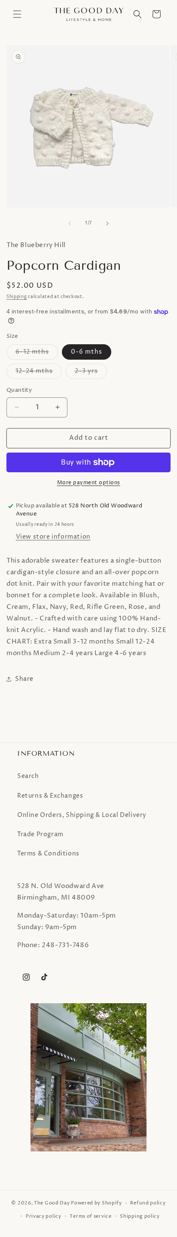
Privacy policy (43, 1216)
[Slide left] (69, 223)
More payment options (88, 482)
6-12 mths (36, 353)
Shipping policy (140, 1216)
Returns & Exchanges (50, 796)
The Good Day (52, 1203)
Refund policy (147, 1203)
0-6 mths (86, 352)
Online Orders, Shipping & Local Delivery (81, 815)
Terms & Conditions (48, 854)
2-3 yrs (91, 373)
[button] (17, 14)
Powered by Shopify (96, 1203)
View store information (53, 537)
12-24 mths (38, 373)
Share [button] (24, 679)
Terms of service (90, 1216)
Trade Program (40, 834)
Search (28, 776)
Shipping (16, 297)
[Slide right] (107, 223)
